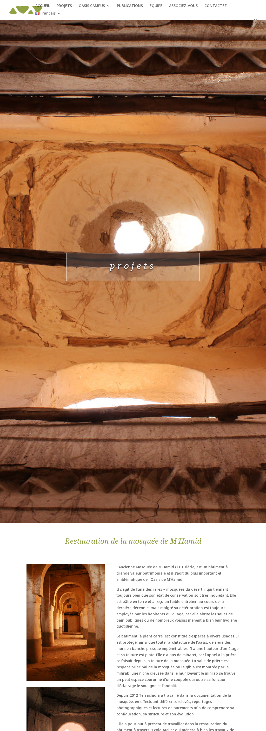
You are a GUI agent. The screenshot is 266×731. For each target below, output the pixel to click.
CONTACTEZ (215, 6)
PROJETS (64, 6)
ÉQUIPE (156, 6)
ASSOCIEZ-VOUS (183, 6)
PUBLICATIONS (130, 6)
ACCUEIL (42, 6)
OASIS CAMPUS (92, 6)
